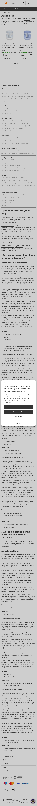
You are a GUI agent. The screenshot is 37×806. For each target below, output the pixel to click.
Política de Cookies (11, 420)
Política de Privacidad (24, 420)
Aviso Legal (18, 423)
